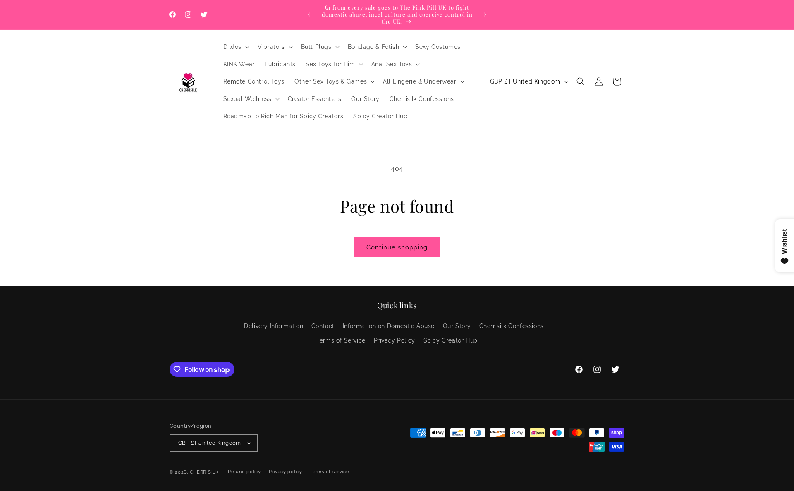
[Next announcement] (485, 14)
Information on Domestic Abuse (389, 326)
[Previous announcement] (309, 14)
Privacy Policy (394, 340)
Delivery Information (273, 326)
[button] (235, 46)
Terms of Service (341, 340)
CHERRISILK (204, 472)
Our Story (457, 326)
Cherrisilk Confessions (511, 326)
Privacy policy (285, 471)
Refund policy (244, 471)
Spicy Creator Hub (450, 340)
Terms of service (329, 471)
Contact (323, 326)
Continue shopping (397, 247)
